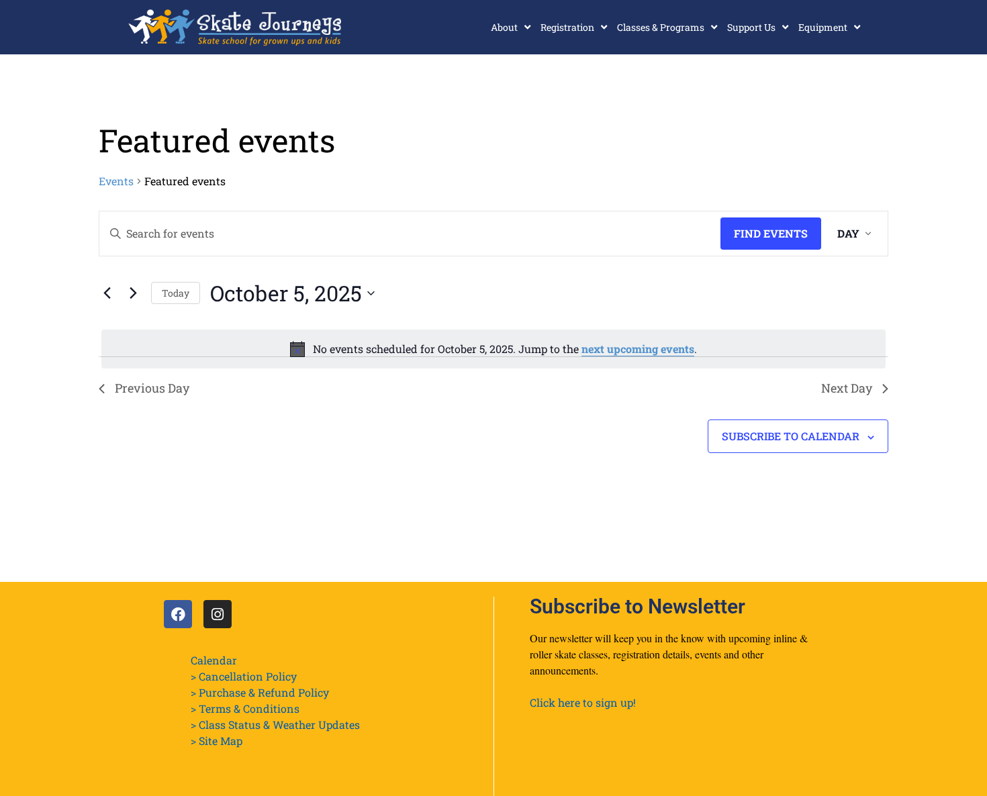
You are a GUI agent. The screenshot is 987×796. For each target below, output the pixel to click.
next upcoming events (637, 349)
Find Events (771, 233)
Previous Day (152, 388)
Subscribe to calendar (790, 436)
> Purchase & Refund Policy (260, 692)
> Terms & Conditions (245, 708)
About (504, 27)
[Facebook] (178, 614)
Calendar (214, 660)
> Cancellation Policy (244, 676)
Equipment (822, 27)
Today (175, 293)
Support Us (751, 27)
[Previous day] (107, 293)
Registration (567, 27)
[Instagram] (217, 614)
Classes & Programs (660, 27)
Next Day (846, 388)
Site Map (220, 741)
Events (116, 181)
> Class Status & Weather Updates (275, 724)
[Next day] (133, 293)
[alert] (493, 349)
